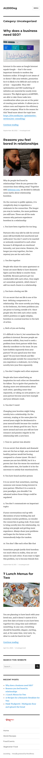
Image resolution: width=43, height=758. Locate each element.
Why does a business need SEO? (20, 32)
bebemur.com (14, 190)
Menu (36, 8)
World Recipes (9, 736)
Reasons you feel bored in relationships (20, 141)
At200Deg (10, 8)
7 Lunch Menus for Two (16, 695)
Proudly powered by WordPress (23, 754)
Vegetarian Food (10, 747)
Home (6, 731)
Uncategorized (24, 130)
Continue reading (11, 125)
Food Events (8, 741)
